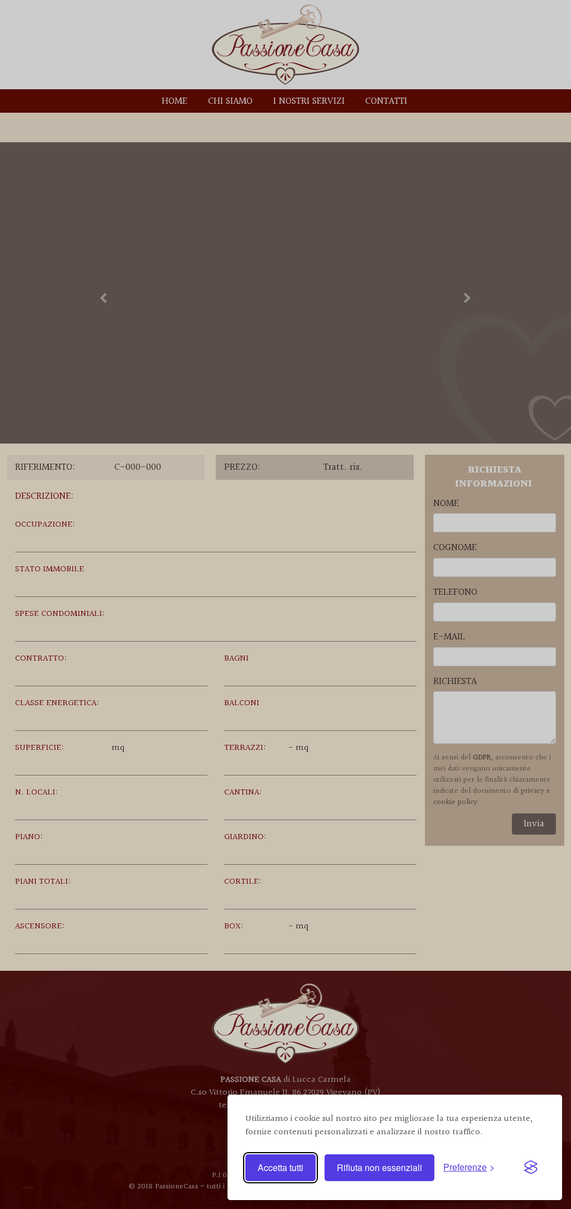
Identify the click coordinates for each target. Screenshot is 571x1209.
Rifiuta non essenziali (379, 1167)
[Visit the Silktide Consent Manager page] (530, 1167)
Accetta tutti (280, 1167)
